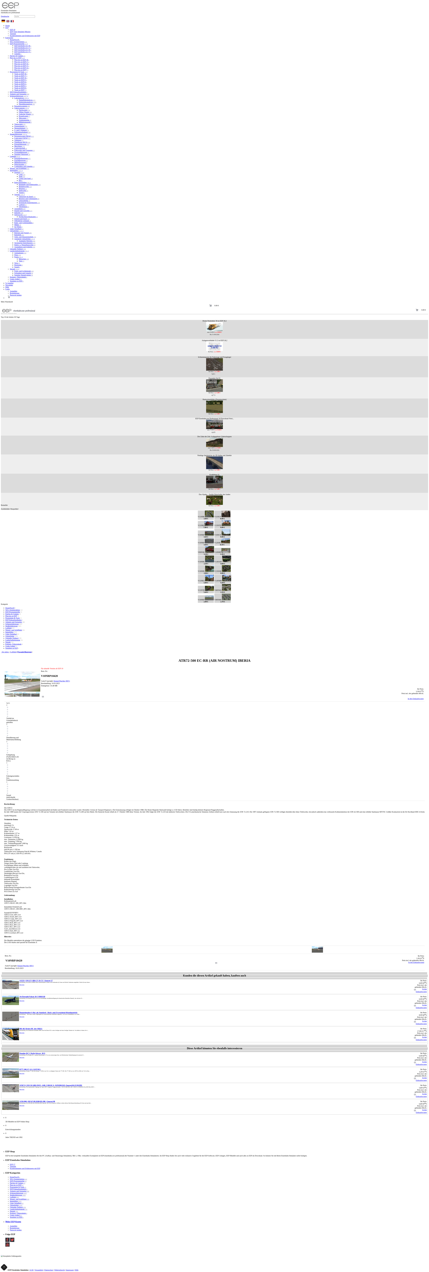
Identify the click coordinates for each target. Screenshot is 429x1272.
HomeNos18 (15, 40)
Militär (17, 225)
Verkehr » (19, 195)
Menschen (24, 259)
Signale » (14, 269)
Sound (17, 267)
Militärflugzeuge (20, 162)
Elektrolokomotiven (27, 102)
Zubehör (18, 54)
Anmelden (13, 291)
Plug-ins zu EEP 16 (21, 64)
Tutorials (13, 34)
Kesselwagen (24, 116)
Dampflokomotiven (27, 100)
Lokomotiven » (21, 98)
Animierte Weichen (27, 241)
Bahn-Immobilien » (22, 182)
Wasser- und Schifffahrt (19, 168)
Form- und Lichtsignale (24, 271)
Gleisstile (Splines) (18, 249)
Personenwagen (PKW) (24, 136)
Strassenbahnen (21, 128)
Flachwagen (24, 110)
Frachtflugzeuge (21, 160)
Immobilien (9, 632)
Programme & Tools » (18, 72)
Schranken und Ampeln (23, 273)
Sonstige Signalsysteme (23, 275)
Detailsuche (5, 16)
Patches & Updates (17, 56)
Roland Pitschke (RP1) (62, 681)
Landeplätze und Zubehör (24, 166)
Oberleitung (24, 207)
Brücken (23, 189)
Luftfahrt (8, 628)
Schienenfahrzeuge (12, 624)
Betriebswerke (25, 187)
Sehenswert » (20, 215)
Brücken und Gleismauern (29, 199)
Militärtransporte (25, 122)
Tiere (21, 261)
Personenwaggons (22, 106)
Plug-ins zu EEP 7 (21, 70)
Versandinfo (39, 1270)
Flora (17, 255)
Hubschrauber (20, 164)
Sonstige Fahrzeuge (22, 154)
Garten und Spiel (26, 178)
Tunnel (22, 193)
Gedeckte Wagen (26, 114)
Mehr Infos (21, 984)
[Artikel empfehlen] (43, 697)
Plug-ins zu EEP (11, 616)
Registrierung (14, 293)
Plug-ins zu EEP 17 (21, 62)
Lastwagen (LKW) (22, 138)
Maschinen (19, 146)
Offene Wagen (25, 112)
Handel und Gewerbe (23, 211)
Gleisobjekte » (17, 231)
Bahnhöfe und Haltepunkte (30, 184)
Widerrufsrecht (59, 1270)
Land (22, 174)
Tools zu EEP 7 (20, 90)
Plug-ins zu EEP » (17, 58)
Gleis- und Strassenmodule (25, 237)
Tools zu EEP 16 (20, 78)
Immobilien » (16, 170)
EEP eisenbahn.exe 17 (22, 48)
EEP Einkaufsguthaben (18, 92)
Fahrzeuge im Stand (27, 197)
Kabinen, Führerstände (18, 277)
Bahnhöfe (19, 235)
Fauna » (18, 257)
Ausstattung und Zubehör (24, 247)
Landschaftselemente (12, 640)
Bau (21, 180)
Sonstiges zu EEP (16, 281)
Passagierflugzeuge (22, 158)
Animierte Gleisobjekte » (24, 239)
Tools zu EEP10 (20, 88)
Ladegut (23, 205)
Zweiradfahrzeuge (21, 152)
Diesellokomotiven (27, 104)
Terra (17, 263)
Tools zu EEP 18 (20, 74)
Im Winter (18, 227)
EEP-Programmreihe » (19, 44)
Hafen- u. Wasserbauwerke (24, 245)
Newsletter (9, 285)
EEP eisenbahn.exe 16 (22, 50)
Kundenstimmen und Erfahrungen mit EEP (25, 36)
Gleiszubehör (24, 201)
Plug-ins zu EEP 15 (21, 66)
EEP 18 (12, 30)
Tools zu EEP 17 (20, 76)
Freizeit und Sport (22, 219)
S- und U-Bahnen (21, 130)
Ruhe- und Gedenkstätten (24, 223)
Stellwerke (23, 191)
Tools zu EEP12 (20, 84)
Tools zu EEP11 (20, 86)
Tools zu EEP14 (20, 82)
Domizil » (19, 172)
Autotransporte (25, 120)
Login (7, 289)
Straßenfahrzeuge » (18, 134)
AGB (31, 1270)
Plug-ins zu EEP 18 (21, 60)
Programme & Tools (12, 618)
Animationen (20, 253)
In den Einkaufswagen (416, 699)
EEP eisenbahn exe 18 (22, 46)
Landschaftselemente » (19, 251)
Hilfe (7, 287)
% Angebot (9, 283)
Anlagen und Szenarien (19, 94)
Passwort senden (16, 295)
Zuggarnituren (20, 126)
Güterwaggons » (21, 108)
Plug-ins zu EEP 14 (21, 68)
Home (7, 26)
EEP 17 (12, 1164)
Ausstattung (19, 209)
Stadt (22, 176)
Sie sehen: (5, 652)
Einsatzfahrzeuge (21, 144)
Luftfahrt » (15, 156)
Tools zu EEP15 (20, 80)
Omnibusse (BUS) (22, 142)
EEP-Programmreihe (12, 612)
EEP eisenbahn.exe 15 (22, 52)
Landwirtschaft (20, 148)
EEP (7, 28)
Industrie (18, 213)
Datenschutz (48, 1270)
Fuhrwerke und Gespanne (24, 150)
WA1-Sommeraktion (18, 42)
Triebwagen (19, 124)
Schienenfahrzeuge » (19, 96)
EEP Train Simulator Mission (20, 32)
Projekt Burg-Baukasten (28, 217)
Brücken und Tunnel (23, 233)
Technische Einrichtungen (29, 203)
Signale (8, 642)
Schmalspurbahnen (22, 132)
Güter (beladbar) (16, 229)
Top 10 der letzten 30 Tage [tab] (10, 317)
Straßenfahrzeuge (11, 626)
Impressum (70, 1270)
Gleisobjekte (9, 636)
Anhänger (18, 140)
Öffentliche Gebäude (22, 221)
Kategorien (9, 38)
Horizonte (18, 265)
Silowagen (23, 118)
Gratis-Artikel (16, 279)
